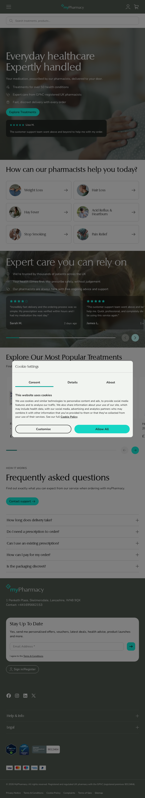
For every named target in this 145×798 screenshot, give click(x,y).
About (110, 382)
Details (73, 382)
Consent (34, 382)
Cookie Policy (69, 417)
